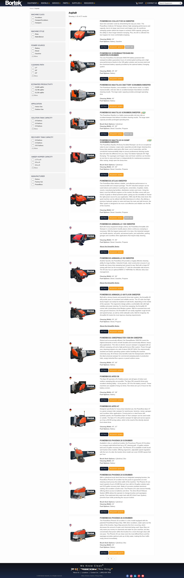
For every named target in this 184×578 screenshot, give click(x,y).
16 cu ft (37, 165)
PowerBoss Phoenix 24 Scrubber (116, 475)
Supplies (76, 3)
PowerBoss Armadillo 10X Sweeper (117, 224)
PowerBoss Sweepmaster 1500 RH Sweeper (121, 338)
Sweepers (38, 23)
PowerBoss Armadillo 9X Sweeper (117, 258)
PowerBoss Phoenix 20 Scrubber (116, 440)
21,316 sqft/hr (39, 92)
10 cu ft (37, 162)
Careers (92, 575)
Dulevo (37, 179)
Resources (89, 3)
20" (36, 70)
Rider (37, 34)
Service (55, 3)
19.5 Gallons (39, 145)
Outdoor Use (39, 109)
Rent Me (129, 47)
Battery (37, 48)
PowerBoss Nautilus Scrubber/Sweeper (120, 113)
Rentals (44, 3)
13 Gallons (38, 143)
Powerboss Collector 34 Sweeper (117, 21)
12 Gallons (38, 123)
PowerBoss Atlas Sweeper (113, 181)
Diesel (37, 51)
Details (104, 47)
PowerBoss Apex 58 (109, 376)
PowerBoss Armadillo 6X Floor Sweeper (120, 295)
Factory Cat (39, 182)
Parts (65, 3)
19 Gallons (38, 126)
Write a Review (85, 575)
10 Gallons (38, 120)
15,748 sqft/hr (39, 90)
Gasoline (38, 53)
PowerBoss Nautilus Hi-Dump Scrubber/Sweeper (115, 141)
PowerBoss (39, 184)
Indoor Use (38, 106)
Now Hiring (104, 569)
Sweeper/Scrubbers (41, 20)
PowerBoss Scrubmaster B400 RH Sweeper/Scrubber (117, 54)
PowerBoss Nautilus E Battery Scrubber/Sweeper (125, 85)
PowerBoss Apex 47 (109, 406)
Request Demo (116, 79)
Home (31, 8)
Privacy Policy (99, 575)
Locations (85, 572)
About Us (76, 572)
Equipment (32, 3)
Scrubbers (38, 17)
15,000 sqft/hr (39, 87)
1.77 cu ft (38, 159)
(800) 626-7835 (105, 572)
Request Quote (117, 47)
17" (36, 68)
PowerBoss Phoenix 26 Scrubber (116, 518)
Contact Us (94, 572)
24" (36, 73)
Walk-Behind (39, 37)
